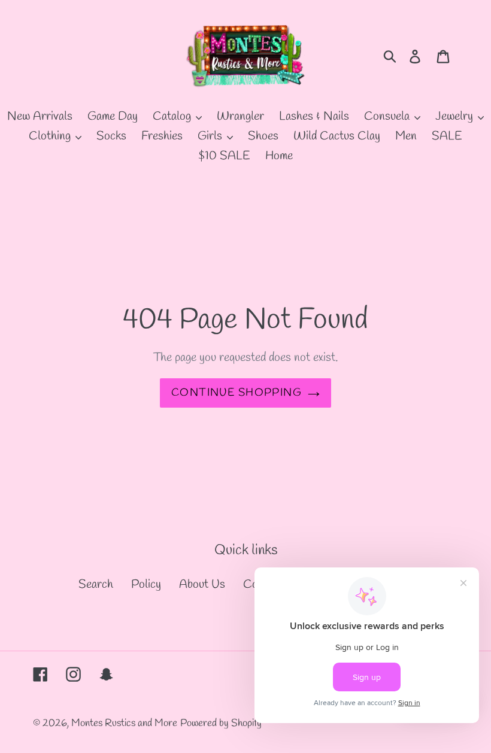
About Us (202, 584)
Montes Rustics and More (124, 723)
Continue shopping (236, 392)
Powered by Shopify (221, 723)
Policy (146, 584)
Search (95, 584)
